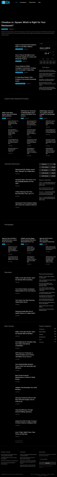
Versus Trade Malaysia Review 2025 (46, 189)
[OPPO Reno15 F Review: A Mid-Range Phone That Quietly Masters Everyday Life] (42, 141)
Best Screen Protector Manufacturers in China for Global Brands (47, 303)
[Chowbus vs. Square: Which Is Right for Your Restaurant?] (28, 19)
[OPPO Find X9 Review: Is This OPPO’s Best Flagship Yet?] (4, 150)
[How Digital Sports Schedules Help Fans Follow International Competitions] (7, 344)
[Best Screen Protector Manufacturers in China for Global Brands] (7, 378)
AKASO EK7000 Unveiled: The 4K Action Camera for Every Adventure (51, 248)
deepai (40, 197)
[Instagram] (50, 2)
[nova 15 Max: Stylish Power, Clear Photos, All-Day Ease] (7, 434)
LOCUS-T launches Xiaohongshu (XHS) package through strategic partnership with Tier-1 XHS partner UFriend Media (47, 88)
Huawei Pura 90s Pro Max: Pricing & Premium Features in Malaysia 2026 (25, 422)
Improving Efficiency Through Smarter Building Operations (46, 310)
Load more (18, 441)
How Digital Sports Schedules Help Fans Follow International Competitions (47, 296)
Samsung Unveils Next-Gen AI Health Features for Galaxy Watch (25, 312)
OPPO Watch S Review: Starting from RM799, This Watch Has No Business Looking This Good (31, 132)
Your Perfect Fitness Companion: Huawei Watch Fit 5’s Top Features (25, 290)
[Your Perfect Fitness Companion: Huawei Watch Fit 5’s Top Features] (7, 291)
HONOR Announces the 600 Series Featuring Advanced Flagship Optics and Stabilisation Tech (13, 249)
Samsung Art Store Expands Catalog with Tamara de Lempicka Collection (26, 204)
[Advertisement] (47, 210)
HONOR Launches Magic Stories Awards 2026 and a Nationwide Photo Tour (28, 240)
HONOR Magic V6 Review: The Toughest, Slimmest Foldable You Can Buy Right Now (47, 113)
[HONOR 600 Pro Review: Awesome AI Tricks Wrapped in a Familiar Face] (42, 122)
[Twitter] (52, 2)
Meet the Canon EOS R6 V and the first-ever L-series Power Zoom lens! (9, 240)
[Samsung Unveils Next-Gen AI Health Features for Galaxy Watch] (7, 313)
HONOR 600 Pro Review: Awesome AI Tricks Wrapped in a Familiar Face (50, 122)
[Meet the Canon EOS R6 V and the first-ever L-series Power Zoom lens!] (9, 236)
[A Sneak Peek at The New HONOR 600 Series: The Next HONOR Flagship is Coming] (23, 141)
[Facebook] (47, 2)
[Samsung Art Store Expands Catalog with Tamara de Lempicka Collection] (7, 205)
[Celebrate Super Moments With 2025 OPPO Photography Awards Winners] (23, 248)
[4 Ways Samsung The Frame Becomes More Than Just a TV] (7, 193)
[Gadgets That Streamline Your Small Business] (7, 389)
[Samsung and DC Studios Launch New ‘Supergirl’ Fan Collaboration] (7, 171)
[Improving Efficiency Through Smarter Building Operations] (7, 411)
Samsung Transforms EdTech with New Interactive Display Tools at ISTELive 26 (25, 400)
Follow (53, 167)
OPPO (22, 118)
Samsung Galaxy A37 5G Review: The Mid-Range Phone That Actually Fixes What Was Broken (32, 122)
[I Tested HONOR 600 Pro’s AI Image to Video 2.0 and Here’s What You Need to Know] (4, 141)
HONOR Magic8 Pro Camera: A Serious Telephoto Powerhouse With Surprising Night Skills (50, 151)
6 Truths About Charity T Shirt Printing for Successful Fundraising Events (25, 79)
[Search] (54, 43)
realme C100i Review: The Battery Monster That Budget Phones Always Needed (13, 122)
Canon (3, 244)
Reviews (4, 118)
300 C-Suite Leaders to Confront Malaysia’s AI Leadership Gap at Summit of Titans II (47, 84)
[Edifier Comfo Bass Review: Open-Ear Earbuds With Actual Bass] (9, 110)
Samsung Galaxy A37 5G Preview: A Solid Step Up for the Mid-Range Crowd (51, 131)
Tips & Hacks (4, 29)
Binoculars (41, 192)
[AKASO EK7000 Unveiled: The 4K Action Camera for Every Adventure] (42, 248)
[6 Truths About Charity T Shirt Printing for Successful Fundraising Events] (7, 80)
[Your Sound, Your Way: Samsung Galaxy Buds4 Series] (7, 302)
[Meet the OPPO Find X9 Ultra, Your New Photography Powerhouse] (47, 236)
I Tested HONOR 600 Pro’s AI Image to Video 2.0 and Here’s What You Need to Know (13, 141)
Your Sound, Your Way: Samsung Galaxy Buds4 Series (24, 301)
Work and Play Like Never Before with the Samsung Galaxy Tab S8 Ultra (9, 455)
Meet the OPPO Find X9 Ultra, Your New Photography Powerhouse (47, 240)
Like (54, 164)
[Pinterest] (55, 2)
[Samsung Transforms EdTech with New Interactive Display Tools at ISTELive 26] (7, 400)
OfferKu (40, 182)
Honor (41, 118)
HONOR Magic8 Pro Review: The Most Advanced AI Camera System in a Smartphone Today (32, 151)
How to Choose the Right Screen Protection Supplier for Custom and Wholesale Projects (25, 57)
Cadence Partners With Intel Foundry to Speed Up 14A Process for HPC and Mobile (47, 71)
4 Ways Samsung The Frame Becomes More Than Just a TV (24, 193)
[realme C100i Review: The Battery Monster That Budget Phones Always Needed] (4, 122)
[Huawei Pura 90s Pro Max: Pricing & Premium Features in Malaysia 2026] (7, 423)
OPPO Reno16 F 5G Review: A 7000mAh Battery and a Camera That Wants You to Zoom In (28, 113)
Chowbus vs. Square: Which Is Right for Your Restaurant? (23, 24)
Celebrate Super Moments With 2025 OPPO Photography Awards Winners (31, 248)
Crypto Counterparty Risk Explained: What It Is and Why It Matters (25, 46)
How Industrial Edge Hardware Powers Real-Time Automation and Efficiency (46, 299)
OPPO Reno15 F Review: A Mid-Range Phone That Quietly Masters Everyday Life (51, 141)
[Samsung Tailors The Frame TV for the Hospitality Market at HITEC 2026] (7, 182)
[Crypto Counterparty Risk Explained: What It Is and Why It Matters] (7, 47)
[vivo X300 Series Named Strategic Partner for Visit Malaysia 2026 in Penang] (4, 258)
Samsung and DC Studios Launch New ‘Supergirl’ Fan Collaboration (25, 170)
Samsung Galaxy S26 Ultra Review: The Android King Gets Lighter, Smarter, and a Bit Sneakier (13, 132)
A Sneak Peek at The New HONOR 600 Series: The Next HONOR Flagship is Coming (32, 141)
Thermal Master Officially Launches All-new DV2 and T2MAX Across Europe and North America (47, 193)
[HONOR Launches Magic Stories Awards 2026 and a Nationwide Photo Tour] (28, 236)
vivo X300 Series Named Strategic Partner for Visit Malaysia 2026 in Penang (13, 258)
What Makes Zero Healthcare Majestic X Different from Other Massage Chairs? (47, 80)
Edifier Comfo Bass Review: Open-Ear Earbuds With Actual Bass (9, 114)
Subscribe (47, 463)
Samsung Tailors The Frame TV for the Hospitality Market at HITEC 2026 (25, 181)
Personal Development (20, 83)
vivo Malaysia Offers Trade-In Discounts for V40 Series (9, 458)
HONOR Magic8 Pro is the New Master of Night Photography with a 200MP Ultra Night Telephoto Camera (51, 259)
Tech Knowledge (19, 49)
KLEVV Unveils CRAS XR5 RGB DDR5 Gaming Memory (8, 463)
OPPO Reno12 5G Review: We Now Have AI (9, 460)
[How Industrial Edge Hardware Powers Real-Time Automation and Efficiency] (7, 367)
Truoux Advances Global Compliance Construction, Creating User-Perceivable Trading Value (25, 68)
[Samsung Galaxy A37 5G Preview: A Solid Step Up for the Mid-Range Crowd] (42, 131)
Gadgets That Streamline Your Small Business (46, 306)
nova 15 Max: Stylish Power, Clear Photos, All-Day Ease (25, 433)
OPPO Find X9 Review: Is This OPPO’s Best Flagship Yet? (13, 150)
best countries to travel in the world (46, 188)
